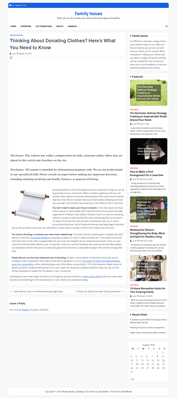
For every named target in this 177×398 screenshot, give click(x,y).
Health (59, 26)
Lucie (14, 53)
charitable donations (40, 237)
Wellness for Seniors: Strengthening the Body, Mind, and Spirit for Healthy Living (147, 233)
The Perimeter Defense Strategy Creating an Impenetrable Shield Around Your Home (148, 116)
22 (158, 364)
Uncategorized (16, 35)
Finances (72, 26)
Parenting (26, 26)
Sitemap (80, 391)
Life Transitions (44, 26)
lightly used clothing (92, 276)
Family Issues (88, 13)
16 (163, 360)
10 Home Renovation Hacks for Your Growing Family (147, 290)
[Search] (167, 26)
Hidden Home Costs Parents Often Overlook (148, 332)
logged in (26, 309)
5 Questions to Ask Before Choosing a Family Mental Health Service (148, 321)
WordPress (127, 391)
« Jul (132, 379)
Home (13, 26)
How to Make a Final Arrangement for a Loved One (146, 173)
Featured (134, 110)
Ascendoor (104, 391)
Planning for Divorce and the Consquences (147, 327)
